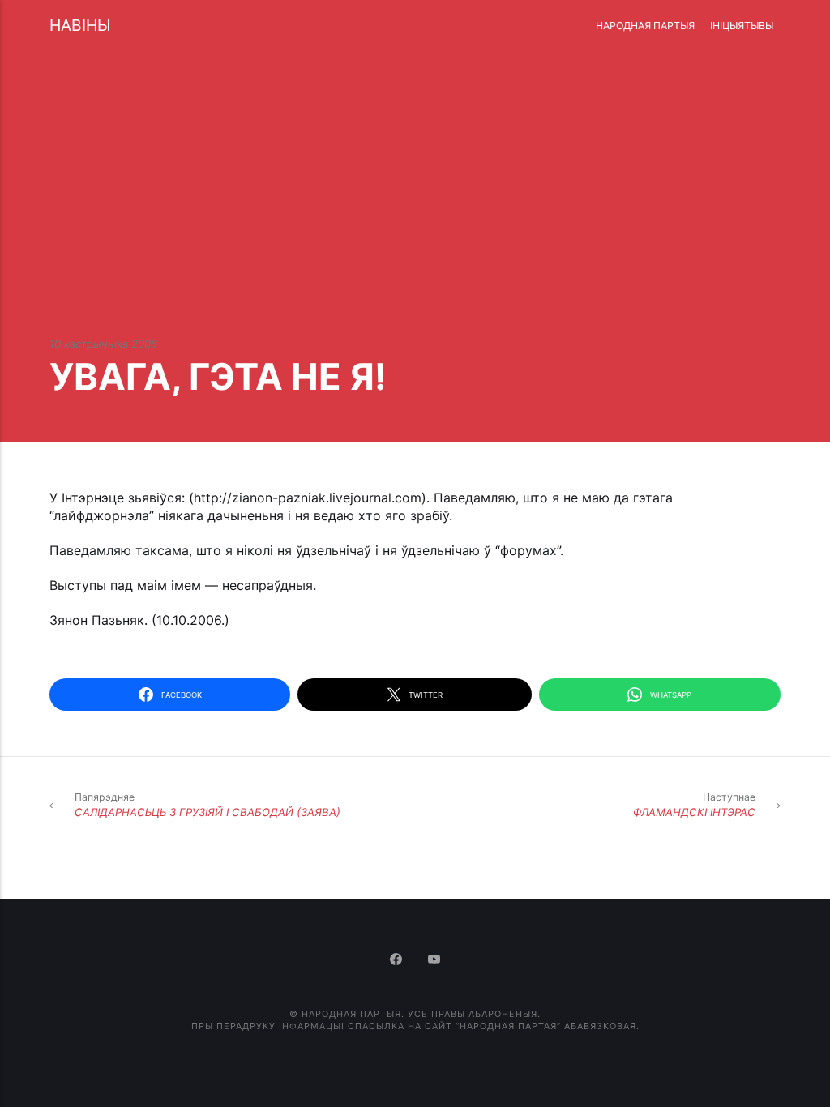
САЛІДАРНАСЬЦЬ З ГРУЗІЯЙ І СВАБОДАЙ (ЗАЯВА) (207, 805)
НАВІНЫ (79, 25)
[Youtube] (434, 960)
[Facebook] (398, 960)
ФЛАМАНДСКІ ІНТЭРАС (694, 805)
